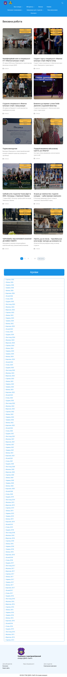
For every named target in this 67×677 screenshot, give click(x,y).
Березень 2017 (10, 588)
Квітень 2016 (9, 618)
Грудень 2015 (10, 629)
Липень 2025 (9, 315)
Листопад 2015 (10, 632)
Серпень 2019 (10, 508)
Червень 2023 (10, 384)
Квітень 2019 (9, 519)
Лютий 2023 (9, 395)
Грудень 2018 (10, 530)
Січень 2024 (9, 365)
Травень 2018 (10, 549)
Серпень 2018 (10, 541)
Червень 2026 (10, 285)
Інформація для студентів (34, 10)
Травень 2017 (10, 582)
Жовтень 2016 (10, 601)
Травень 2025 (10, 321)
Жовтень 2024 (10, 340)
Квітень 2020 (9, 486)
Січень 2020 (9, 494)
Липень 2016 (9, 609)
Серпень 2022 (10, 411)
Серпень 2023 (10, 378)
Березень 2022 (10, 425)
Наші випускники (52, 10)
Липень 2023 (9, 381)
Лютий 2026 (9, 296)
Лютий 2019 (9, 524)
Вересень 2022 (10, 409)
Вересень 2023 (10, 376)
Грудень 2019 (10, 497)
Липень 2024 (9, 348)
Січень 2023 (9, 398)
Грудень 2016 (10, 596)
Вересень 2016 (10, 604)
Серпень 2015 (10, 640)
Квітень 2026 (9, 290)
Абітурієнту (29, 7)
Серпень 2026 (10, 279)
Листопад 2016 (10, 599)
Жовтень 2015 (10, 634)
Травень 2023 (10, 387)
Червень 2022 (10, 417)
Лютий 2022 (9, 428)
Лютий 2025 (9, 329)
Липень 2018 (9, 543)
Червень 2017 (10, 579)
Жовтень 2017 (10, 568)
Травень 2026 (10, 288)
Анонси (40, 7)
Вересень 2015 (10, 637)
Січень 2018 (9, 560)
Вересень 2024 (10, 343)
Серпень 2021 (10, 444)
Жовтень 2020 (10, 469)
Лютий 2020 (9, 491)
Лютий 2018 (9, 557)
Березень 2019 (10, 521)
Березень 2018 (10, 554)
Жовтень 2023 (10, 373)
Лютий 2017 (9, 590)
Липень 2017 (9, 576)
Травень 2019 (10, 516)
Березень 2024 (10, 359)
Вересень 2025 (10, 310)
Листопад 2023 (10, 370)
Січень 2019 (9, 527)
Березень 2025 (10, 326)
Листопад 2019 (10, 499)
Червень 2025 (10, 318)
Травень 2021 (10, 450)
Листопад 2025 (10, 304)
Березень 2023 (10, 392)
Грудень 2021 (10, 433)
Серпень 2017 (10, 574)
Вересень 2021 (10, 442)
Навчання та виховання (14, 10)
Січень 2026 (9, 299)
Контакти (33, 13)
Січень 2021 (9, 461)
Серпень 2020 (10, 475)
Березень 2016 (10, 620)
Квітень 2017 (9, 585)
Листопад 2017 (10, 565)
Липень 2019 (9, 510)
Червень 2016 (10, 612)
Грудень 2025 (10, 301)
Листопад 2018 (10, 532)
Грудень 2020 (10, 464)
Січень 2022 (9, 431)
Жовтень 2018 (10, 535)
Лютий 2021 (9, 458)
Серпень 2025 (10, 312)
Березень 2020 (10, 488)
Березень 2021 (10, 455)
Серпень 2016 (10, 607)
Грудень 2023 (10, 367)
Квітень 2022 (9, 422)
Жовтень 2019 (10, 502)
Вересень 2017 (10, 571)
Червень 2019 (10, 513)
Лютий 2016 (9, 623)
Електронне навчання (50, 666)
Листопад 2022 (10, 403)
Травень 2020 (10, 483)
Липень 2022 (9, 414)
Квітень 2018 (9, 552)
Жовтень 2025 (10, 307)
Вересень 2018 (10, 538)
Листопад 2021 (10, 436)
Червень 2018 (10, 546)
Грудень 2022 (10, 400)
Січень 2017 (9, 593)
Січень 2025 (9, 332)
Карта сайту (6, 668)
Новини (49, 7)
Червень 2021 (10, 447)
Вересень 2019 (10, 505)
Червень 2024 (10, 351)
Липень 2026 (9, 282)
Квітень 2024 (9, 356)
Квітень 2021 (9, 453)
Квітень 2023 (9, 389)
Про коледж (17, 7)
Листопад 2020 (10, 466)
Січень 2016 (9, 626)
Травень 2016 (10, 615)
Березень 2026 (10, 293)
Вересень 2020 (10, 472)
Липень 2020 (9, 477)
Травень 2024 (10, 354)
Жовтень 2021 (10, 439)
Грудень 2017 (10, 563)
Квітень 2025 (9, 323)
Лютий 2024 (9, 362)
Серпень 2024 (10, 345)
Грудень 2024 (10, 334)
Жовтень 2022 (10, 406)
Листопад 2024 (10, 337)
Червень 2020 (10, 480)
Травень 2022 (10, 420)
